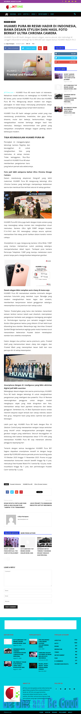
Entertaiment (42, 14)
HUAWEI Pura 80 (27, 484)
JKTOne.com (8, 92)
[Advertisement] (54, 7)
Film (56, 658)
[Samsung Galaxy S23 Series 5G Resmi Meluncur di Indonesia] (33, 654)
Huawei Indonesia (15, 484)
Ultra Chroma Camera (40, 484)
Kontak (47, 712)
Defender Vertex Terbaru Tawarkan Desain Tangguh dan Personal (70, 98)
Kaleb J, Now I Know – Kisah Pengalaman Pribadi (43, 666)
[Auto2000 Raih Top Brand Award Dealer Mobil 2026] (28, 542)
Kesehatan (58, 649)
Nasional (13, 14)
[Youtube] (75, 1)
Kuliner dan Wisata (61, 664)
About (70, 712)
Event (52, 14)
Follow (73, 53)
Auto (19, 14)
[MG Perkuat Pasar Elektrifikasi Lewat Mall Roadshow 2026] (58, 109)
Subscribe (73, 62)
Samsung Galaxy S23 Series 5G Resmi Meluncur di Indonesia (45, 655)
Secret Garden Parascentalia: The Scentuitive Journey (11, 551)
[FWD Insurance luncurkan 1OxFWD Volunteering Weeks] (33, 641)
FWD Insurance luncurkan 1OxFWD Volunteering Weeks (44, 643)
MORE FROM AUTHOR (28, 533)
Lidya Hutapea (10, 43)
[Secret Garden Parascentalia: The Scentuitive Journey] (11, 542)
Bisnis (33, 14)
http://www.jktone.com (23, 519)
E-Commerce (8, 546)
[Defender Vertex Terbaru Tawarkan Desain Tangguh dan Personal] (44, 542)
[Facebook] (62, 1)
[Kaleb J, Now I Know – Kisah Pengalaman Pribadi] (33, 665)
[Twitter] (69, 1)
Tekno (13, 22)
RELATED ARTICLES (11, 533)
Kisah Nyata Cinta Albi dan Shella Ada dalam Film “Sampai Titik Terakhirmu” (15, 505)
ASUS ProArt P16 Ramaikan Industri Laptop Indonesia (41, 504)
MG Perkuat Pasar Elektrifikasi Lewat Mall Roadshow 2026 (70, 110)
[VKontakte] (72, 1)
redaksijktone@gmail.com (37, 704)
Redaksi (54, 712)
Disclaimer (62, 712)
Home (41, 712)
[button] (74, 14)
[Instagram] (65, 1)
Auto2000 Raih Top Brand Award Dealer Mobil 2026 (27, 551)
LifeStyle (26, 14)
